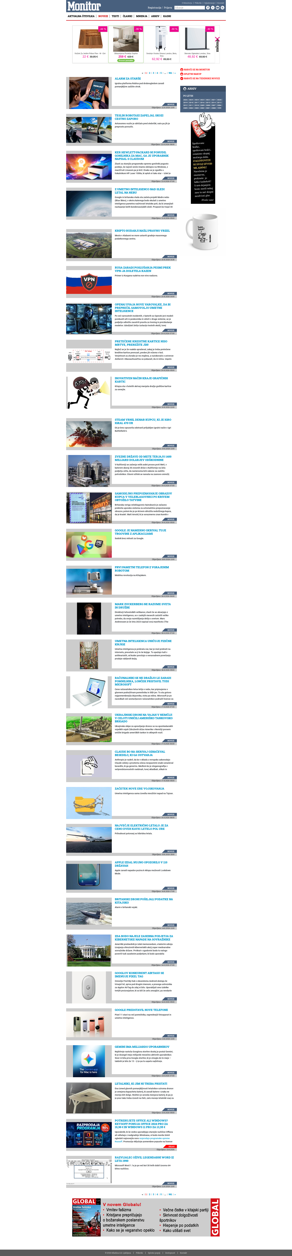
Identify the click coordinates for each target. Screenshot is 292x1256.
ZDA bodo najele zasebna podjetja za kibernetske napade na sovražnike (144, 937)
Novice (103, 16)
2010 (197, 105)
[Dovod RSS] (221, 7)
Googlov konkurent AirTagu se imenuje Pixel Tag (139, 974)
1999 (219, 108)
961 (170, 72)
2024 (197, 99)
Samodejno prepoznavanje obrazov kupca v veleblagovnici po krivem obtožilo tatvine (143, 497)
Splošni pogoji (154, 1253)
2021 (213, 99)
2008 (208, 105)
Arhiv (155, 16)
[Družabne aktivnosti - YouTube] (217, 7)
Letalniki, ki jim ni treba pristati (141, 1083)
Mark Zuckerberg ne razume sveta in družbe (143, 605)
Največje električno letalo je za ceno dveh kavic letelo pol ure (141, 827)
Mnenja (141, 16)
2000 (213, 108)
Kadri (167, 16)
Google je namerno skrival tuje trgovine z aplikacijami (140, 531)
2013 (219, 102)
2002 (202, 108)
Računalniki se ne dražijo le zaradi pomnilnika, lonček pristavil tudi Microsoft (143, 681)
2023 (202, 99)
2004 (191, 108)
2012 (185, 105)
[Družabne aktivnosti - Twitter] (212, 7)
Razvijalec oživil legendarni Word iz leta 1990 (144, 1159)
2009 (202, 105)
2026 (185, 99)
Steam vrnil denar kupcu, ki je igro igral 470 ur (143, 421)
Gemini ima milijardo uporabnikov (142, 1047)
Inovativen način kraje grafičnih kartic (141, 379)
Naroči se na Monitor (197, 69)
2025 (191, 99)
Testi (115, 16)
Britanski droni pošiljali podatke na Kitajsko (144, 900)
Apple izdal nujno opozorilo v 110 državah (141, 863)
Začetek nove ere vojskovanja (139, 788)
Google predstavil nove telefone (141, 1010)
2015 (208, 102)
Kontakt (220, 3)
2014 (213, 102)
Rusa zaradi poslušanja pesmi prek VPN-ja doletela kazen (143, 269)
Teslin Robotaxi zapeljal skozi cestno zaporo (139, 117)
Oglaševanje (209, 3)
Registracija (154, 7)
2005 (185, 108)
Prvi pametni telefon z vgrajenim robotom (142, 568)
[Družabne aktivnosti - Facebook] (207, 7)
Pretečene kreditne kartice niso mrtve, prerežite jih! (141, 342)
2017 (197, 102)
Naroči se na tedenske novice (202, 78)
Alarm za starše (128, 78)
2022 (208, 99)
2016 (202, 102)
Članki (127, 16)
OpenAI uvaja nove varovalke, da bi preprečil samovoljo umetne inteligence (142, 308)
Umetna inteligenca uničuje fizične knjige (143, 642)
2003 (197, 108)
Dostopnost (170, 1253)
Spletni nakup (192, 74)
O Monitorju (187, 3)
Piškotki (198, 3)
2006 (219, 105)
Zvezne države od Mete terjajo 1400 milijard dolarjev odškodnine (143, 458)
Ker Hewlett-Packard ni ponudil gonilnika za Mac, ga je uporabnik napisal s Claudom (142, 155)
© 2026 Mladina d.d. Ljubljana (118, 1253)
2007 (213, 105)
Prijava (168, 7)
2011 (191, 105)
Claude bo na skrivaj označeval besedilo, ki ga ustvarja (140, 753)
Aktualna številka (81, 16)
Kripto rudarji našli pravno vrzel (142, 230)
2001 (208, 108)
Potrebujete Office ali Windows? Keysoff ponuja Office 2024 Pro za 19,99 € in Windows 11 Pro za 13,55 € (141, 1124)
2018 (191, 102)
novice (170, 104)
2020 (219, 99)
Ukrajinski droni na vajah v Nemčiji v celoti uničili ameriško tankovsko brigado (144, 718)
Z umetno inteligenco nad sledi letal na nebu (140, 190)
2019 (185, 102)
